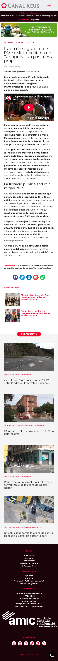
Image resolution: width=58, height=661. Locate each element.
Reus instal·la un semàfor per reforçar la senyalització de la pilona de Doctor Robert (28, 485)
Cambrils (36, 266)
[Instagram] (14, 643)
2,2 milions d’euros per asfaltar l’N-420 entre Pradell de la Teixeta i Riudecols (27, 382)
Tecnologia (46, 268)
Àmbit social (11, 425)
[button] (15, 277)
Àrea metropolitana (23, 266)
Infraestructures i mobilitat (20, 42)
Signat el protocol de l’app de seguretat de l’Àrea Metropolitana (35, 297)
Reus (31, 268)
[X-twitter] (26, 643)
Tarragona (37, 268)
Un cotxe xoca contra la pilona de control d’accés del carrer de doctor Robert (29, 534)
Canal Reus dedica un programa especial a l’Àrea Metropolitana (35, 313)
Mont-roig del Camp (19, 268)
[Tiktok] (32, 643)
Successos (37, 527)
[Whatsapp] (44, 643)
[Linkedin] (38, 643)
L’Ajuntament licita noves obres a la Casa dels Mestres (29, 432)
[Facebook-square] (20, 643)
